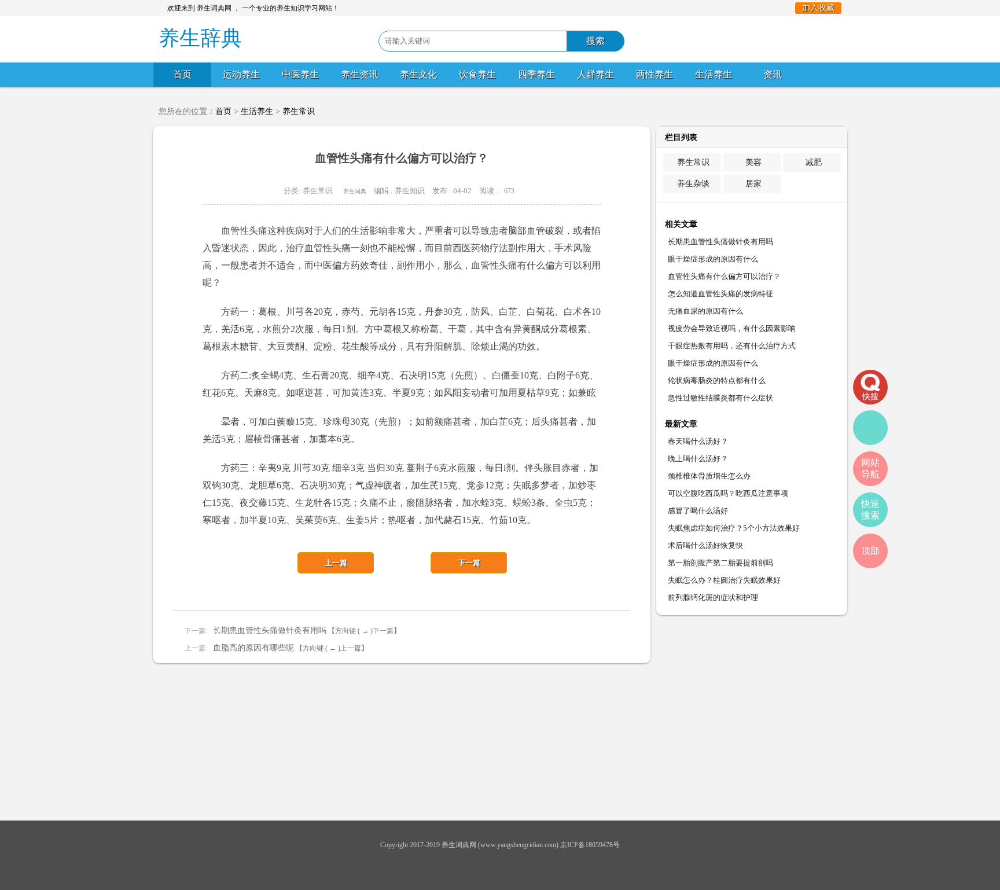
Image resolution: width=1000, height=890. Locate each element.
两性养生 (654, 74)
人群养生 (595, 74)
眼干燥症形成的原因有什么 (713, 259)
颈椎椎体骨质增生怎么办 (709, 476)
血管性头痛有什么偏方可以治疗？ (724, 276)
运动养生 (241, 74)
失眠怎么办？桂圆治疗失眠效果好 (724, 580)
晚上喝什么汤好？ (698, 458)
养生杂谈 (693, 183)
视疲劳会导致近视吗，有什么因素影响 (732, 328)
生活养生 (713, 74)
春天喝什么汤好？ (698, 441)
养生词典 (354, 191)
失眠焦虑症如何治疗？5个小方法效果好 (734, 528)
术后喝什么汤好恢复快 (705, 545)
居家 (753, 183)
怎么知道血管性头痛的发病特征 (720, 293)
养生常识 (298, 111)
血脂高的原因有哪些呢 (253, 647)
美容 (753, 162)
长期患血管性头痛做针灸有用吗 (269, 630)
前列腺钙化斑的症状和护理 (713, 597)
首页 (182, 74)
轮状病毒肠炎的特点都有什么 (717, 380)
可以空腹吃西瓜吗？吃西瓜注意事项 (728, 493)
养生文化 (418, 74)
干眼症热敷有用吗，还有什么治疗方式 (732, 345)
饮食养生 (477, 74)
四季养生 (536, 74)
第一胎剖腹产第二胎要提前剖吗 (720, 562)
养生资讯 (359, 74)
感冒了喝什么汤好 (698, 510)
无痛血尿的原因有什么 (705, 311)
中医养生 (300, 74)
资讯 (772, 74)
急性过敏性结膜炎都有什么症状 (720, 397)
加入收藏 (818, 7)
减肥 (814, 162)
